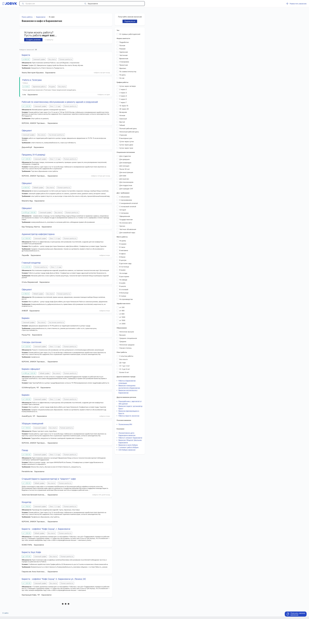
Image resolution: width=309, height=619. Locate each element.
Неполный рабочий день (129, 132)
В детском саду (125, 263)
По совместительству (127, 71)
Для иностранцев (126, 172)
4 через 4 (123, 96)
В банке (122, 257)
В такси (122, 247)
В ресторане (124, 276)
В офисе (122, 254)
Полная (122, 45)
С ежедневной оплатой (128, 203)
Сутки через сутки (126, 141)
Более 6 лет (124, 372)
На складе (123, 273)
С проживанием (125, 200)
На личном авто (125, 223)
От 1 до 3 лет (124, 366)
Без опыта (123, 359)
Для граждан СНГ (126, 189)
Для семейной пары (127, 233)
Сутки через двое (126, 145)
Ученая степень (125, 348)
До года (122, 363)
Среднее (122, 341)
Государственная (126, 219)
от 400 (121, 311)
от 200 (121, 307)
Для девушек (124, 159)
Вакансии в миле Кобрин (128, 445)
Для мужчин (124, 179)
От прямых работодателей (129, 34)
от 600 (121, 314)
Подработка (124, 42)
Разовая (122, 49)
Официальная (124, 216)
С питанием (124, 213)
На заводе (123, 280)
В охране (122, 244)
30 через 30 (124, 109)
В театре (122, 296)
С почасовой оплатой (127, 206)
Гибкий (122, 125)
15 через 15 (123, 106)
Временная (123, 58)
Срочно (122, 226)
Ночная (122, 115)
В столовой (123, 289)
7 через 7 (122, 102)
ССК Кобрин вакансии (127, 450)
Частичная (123, 55)
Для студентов (125, 156)
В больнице (123, 293)
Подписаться (129, 21)
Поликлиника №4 (125, 424)
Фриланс (122, 68)
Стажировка (124, 62)
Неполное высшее (126, 332)
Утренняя (123, 135)
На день (122, 75)
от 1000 (122, 317)
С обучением (124, 197)
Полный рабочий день (128, 128)
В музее (122, 270)
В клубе (122, 283)
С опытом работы (126, 356)
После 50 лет (124, 169)
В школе (122, 286)
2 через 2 (123, 89)
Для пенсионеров (126, 182)
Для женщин (124, 166)
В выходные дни (125, 138)
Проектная (123, 65)
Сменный (123, 119)
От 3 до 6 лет (124, 369)
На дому (122, 241)
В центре (122, 260)
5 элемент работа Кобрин (129, 447)
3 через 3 (123, 93)
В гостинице (124, 267)
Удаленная (123, 52)
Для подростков (125, 185)
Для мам (122, 176)
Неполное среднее (126, 345)
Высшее (122, 335)
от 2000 (122, 324)
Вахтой (122, 122)
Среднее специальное (128, 338)
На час (121, 78)
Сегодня (122, 210)
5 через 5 (123, 99)
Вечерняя (123, 112)
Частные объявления (127, 229)
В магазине (123, 250)
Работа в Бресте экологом (129, 416)
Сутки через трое (126, 148)
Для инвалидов (125, 163)
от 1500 (122, 320)
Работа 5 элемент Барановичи (130, 438)
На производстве (126, 299)
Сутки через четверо (127, 86)
